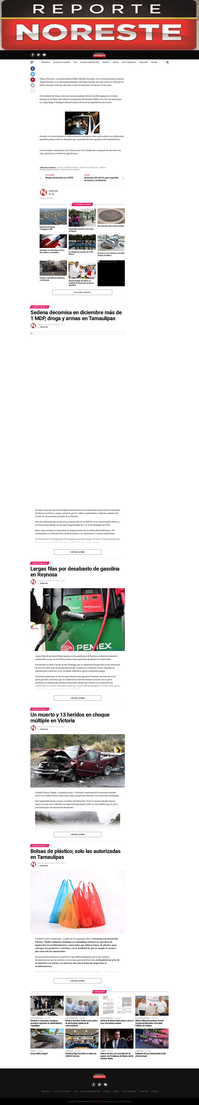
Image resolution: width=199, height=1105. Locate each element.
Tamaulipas (143, 62)
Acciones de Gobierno (61, 62)
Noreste (106, 62)
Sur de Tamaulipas (129, 62)
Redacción (53, 190)
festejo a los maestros (89, 167)
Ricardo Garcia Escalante (50, 169)
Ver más (154, 62)
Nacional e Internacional (90, 62)
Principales (45, 62)
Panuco (103, 167)
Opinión (116, 62)
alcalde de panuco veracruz (68, 167)
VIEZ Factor (97, 1101)
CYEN (75, 62)
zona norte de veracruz (71, 169)
